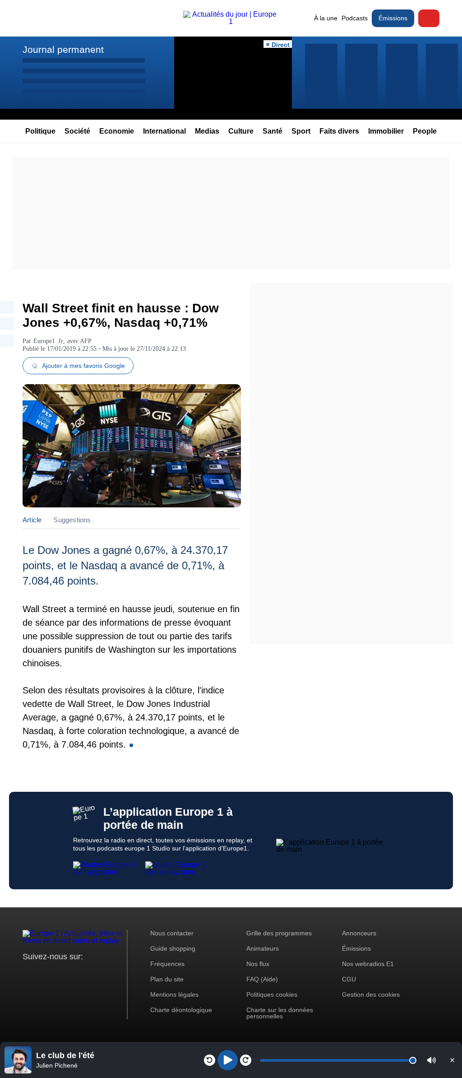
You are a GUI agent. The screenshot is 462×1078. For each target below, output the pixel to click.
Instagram (43, 973)
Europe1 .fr (48, 341)
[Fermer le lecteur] (452, 1060)
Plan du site (167, 979)
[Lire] (227, 1060)
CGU (349, 979)
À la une (325, 18)
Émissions (393, 18)
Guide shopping (172, 948)
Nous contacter (172, 933)
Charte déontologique (181, 1009)
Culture (241, 131)
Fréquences (167, 963)
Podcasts (355, 18)
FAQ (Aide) (262, 979)
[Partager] (7, 307)
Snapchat (89, 973)
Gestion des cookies (371, 994)
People (425, 131)
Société (77, 131)
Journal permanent (63, 49)
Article (32, 520)
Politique (40, 131)
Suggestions (72, 520)
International (164, 131)
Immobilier (386, 131)
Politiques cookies (271, 994)
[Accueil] (231, 21)
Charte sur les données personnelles (279, 1013)
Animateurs (262, 948)
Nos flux (257, 963)
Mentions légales (174, 994)
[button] (431, 1060)
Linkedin (105, 973)
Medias (207, 131)
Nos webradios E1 (368, 963)
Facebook (59, 973)
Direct (428, 18)
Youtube (74, 973)
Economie (116, 131)
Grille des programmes (279, 933)
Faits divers (339, 131)
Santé (272, 131)
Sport (300, 131)
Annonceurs (359, 933)
